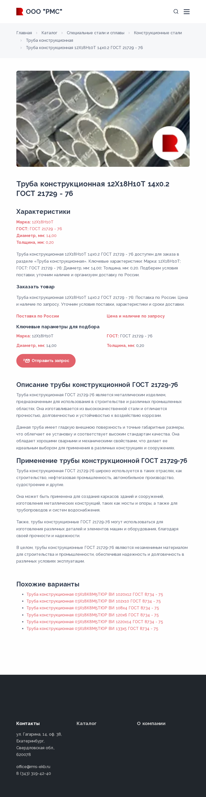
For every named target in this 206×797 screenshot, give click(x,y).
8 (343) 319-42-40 (33, 773)
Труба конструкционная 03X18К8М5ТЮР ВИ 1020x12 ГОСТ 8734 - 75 (94, 594)
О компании (151, 723)
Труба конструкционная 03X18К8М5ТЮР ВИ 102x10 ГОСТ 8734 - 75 (93, 601)
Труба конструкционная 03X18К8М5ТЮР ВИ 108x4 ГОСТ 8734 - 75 (92, 608)
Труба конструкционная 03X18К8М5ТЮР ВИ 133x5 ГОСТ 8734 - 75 (92, 628)
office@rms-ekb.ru (33, 766)
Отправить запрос (49, 360)
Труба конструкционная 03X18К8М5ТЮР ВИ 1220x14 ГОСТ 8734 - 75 (94, 621)
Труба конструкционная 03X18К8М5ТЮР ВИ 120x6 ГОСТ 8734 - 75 (92, 615)
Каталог (86, 723)
